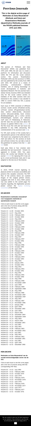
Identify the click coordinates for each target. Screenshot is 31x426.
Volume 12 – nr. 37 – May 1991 (11, 273)
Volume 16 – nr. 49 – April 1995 (11, 249)
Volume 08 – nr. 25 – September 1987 (13, 297)
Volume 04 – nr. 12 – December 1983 (13, 323)
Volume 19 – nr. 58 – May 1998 (11, 231)
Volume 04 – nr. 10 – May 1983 (11, 327)
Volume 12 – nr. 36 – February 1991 (12, 275)
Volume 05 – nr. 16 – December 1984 (13, 315)
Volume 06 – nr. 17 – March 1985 (12, 313)
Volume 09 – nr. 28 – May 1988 (11, 291)
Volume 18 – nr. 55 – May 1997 (11, 237)
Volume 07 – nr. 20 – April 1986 (11, 307)
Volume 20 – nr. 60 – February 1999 (12, 227)
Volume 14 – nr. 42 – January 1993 (12, 263)
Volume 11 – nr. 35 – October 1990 (12, 277)
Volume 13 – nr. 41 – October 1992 (12, 265)
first (26, 143)
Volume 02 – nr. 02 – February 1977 (12, 390)
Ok (15, 423)
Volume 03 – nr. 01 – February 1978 (12, 384)
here (26, 130)
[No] (29, 420)
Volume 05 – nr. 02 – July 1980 (11, 370)
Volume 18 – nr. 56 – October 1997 (12, 235)
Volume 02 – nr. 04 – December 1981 (13, 338)
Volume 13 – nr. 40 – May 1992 (11, 267)
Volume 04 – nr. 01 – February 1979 (12, 378)
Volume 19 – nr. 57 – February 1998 (12, 233)
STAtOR (8, 156)
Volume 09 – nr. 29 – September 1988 (13, 289)
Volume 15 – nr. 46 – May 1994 (11, 255)
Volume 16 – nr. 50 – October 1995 (12, 247)
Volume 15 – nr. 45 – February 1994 (12, 257)
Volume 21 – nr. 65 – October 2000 (12, 217)
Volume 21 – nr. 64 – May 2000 (11, 219)
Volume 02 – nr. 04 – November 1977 (13, 386)
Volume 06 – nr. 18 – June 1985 (11, 311)
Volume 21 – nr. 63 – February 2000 (12, 221)
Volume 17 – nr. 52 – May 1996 (11, 243)
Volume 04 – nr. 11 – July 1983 (11, 325)
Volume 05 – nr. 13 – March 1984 (12, 321)
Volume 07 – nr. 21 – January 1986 (12, 305)
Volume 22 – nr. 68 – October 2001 (12, 211)
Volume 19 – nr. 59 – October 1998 (12, 229)
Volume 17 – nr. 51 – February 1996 (12, 245)
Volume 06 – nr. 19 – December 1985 (13, 309)
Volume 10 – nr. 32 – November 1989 (13, 283)
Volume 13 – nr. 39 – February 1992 (12, 269)
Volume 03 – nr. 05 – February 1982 (12, 337)
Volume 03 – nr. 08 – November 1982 (13, 331)
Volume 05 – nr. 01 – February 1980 (12, 372)
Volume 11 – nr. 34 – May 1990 (11, 279)
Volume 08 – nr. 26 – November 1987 (13, 295)
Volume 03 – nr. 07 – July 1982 (11, 333)
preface (26, 124)
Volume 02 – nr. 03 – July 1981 (11, 341)
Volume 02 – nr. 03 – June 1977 (11, 388)
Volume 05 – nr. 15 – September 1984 (13, 317)
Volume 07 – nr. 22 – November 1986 (13, 303)
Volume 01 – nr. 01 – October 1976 (12, 392)
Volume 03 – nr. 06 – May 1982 (11, 334)
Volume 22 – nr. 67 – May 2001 (11, 213)
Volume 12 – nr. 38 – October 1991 (12, 271)
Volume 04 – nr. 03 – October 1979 (12, 374)
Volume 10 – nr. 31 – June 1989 (11, 285)
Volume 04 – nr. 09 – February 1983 (12, 329)
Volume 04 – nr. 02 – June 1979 (11, 376)
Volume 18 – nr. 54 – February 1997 (12, 239)
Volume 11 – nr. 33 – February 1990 (12, 281)
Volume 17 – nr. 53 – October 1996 (12, 241)
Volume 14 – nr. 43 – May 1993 (11, 261)
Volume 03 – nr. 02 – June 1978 (11, 382)
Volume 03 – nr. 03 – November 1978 (13, 380)
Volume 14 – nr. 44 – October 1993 (12, 259)
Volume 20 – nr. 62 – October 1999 (12, 223)
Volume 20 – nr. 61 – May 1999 (11, 225)
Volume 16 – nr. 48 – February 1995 (12, 251)
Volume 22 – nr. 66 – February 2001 (12, 215)
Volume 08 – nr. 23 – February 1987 (12, 301)
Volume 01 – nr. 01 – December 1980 (13, 344)
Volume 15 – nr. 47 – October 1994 (12, 253)
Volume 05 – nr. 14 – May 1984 (11, 319)
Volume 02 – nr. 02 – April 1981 (11, 342)
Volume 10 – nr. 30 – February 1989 (12, 287)
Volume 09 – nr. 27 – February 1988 (12, 293)
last (2, 145)
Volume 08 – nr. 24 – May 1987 (11, 299)
